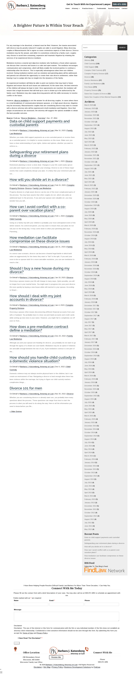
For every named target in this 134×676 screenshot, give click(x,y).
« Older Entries (16, 411)
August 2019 (89, 239)
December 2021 (90, 155)
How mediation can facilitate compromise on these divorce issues (40, 239)
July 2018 (88, 282)
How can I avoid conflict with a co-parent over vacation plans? (38, 208)
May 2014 (88, 449)
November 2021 (90, 158)
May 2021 (88, 179)
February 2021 (89, 189)
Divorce (69, 161)
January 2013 (89, 503)
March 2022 (88, 145)
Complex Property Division (94, 74)
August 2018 (89, 279)
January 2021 (89, 192)
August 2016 (89, 359)
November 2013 (90, 469)
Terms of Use (28, 633)
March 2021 (88, 185)
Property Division (91, 90)
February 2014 (89, 459)
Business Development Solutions (77, 667)
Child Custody (89, 64)
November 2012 (90, 509)
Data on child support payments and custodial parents (40, 123)
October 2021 (89, 162)
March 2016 (88, 376)
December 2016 (90, 346)
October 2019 (89, 235)
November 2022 (90, 118)
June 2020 (88, 215)
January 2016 (89, 382)
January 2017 (89, 342)
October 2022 (89, 122)
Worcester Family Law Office (31, 662)
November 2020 (90, 199)
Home (67, 8)
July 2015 (88, 402)
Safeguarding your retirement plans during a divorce (39, 154)
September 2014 (90, 436)
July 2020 (88, 212)
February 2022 (89, 148)
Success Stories (113, 8)
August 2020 (89, 209)
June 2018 (88, 285)
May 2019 (88, 249)
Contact (124, 8)
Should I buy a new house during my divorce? (40, 270)
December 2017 (90, 305)
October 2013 (89, 472)
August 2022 (89, 128)
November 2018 (90, 269)
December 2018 (90, 265)
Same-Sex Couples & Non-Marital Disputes (100, 97)
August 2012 (89, 519)
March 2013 (88, 496)
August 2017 (89, 319)
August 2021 (89, 168)
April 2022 (88, 142)
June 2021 (88, 175)
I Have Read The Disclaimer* (30, 638)
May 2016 (88, 369)
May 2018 (88, 289)
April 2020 (88, 222)
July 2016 (88, 362)
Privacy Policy (42, 633)
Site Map (46, 667)
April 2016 (88, 372)
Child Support (89, 67)
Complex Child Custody (93, 70)
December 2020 (90, 195)
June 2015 (88, 406)
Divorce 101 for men (26, 388)
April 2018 (88, 292)
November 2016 (90, 349)
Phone (87, 600)
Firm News (88, 87)
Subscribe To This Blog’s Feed (96, 566)
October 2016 (89, 352)
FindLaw (97, 667)
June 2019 (88, 245)
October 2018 (89, 272)
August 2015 (89, 399)
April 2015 (88, 412)
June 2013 (88, 486)
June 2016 (88, 366)
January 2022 (89, 152)
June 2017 (88, 326)
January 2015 (89, 422)
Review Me (56, 657)
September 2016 (90, 356)
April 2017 (88, 332)
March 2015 (88, 416)
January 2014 (89, 462)
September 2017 (90, 315)
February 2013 (89, 499)
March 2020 (88, 225)
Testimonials (101, 8)
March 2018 (88, 295)
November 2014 (90, 429)
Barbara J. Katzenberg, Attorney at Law (37, 130)
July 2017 (88, 322)
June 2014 (88, 446)
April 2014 (88, 452)
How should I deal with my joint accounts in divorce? (35, 298)
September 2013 (90, 476)
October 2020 (89, 202)
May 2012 (88, 529)
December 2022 (90, 115)
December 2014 (90, 426)
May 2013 (88, 489)
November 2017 (90, 309)
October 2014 (89, 432)
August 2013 (89, 479)
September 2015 (90, 396)
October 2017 (89, 312)
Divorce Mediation (91, 80)
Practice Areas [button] (87, 8)
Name (16, 600)
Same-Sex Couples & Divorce (95, 94)
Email (52, 600)
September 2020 (90, 205)
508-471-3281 (119, 4)
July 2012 (88, 523)
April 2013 (88, 493)
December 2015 (90, 386)
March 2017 (88, 336)
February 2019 (89, 259)
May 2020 (88, 219)
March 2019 (88, 255)
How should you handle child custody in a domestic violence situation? (43, 359)
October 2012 (89, 513)
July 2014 (88, 442)
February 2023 (89, 108)
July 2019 (88, 242)
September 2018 (90, 275)
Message (17, 610)
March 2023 (88, 105)
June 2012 (88, 526)
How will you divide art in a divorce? (39, 179)
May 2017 (88, 329)
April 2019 (88, 252)
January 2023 (89, 112)
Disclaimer (18, 626)
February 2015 (89, 419)
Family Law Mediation (42, 188)
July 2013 (88, 483)
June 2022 (88, 135)
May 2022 (88, 138)
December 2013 (90, 466)
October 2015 (89, 392)
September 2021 (90, 165)
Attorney (75, 8)
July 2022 (88, 132)
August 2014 (89, 439)
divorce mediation (21, 100)
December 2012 (90, 506)
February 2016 (89, 379)
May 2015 (88, 409)
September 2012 (90, 516)
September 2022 (90, 125)
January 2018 (89, 302)
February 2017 (89, 339)
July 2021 (88, 172)
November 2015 (90, 389)
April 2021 (88, 182)
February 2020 (89, 229)
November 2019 (90, 232)
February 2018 (89, 299)
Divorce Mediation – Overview (33, 118)
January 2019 (89, 262)
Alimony (87, 60)
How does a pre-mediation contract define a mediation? (39, 328)
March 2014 (88, 456)
